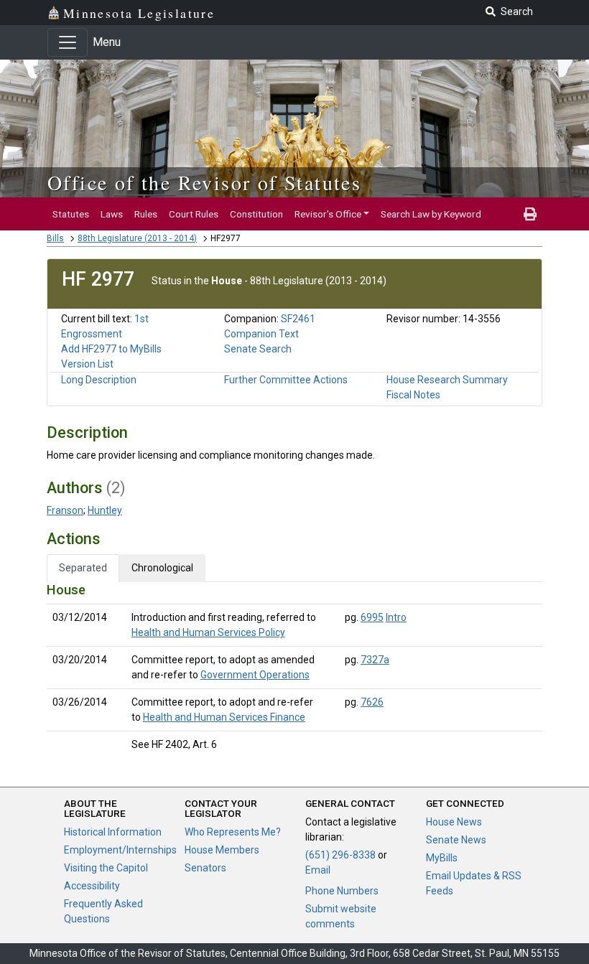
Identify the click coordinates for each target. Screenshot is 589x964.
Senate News (456, 840)
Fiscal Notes (413, 395)
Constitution (256, 214)
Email (317, 870)
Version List (87, 364)
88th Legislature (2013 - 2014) (137, 238)
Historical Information (113, 832)
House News (454, 822)
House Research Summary (447, 379)
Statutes (70, 214)
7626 (372, 702)
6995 (372, 617)
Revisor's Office (327, 214)
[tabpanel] (294, 670)
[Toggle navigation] (67, 42)
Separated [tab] (83, 568)
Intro (396, 617)
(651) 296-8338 (340, 855)
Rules (145, 214)
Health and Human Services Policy (208, 632)
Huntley (105, 510)
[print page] (530, 214)
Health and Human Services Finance (224, 717)
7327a (375, 659)
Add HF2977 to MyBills (111, 349)
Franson (65, 510)
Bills (55, 238)
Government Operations (255, 674)
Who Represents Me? (233, 832)
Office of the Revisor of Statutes (204, 182)
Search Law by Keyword (431, 214)
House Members (222, 850)
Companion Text (261, 334)
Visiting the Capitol (106, 868)
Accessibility (92, 886)
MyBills (442, 858)
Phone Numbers (342, 891)
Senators (205, 868)
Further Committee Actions (286, 379)
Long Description (98, 379)
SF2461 (298, 318)
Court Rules (193, 214)
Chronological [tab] (162, 568)
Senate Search (258, 349)
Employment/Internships (120, 850)
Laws (112, 214)
